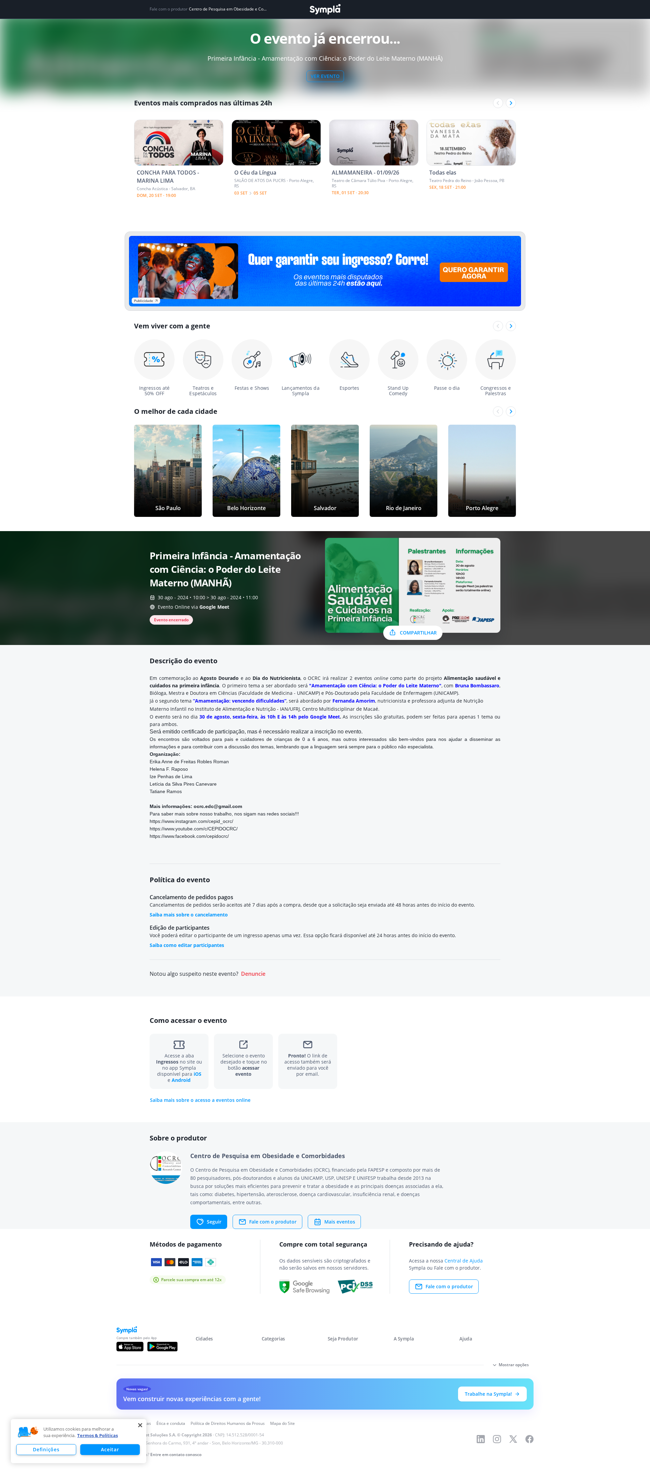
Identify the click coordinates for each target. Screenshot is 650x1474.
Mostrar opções (514, 1365)
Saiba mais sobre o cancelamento (189, 914)
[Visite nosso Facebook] (529, 1439)
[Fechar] (140, 1425)
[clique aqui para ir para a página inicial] (325, 9)
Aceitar (110, 1449)
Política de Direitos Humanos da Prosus (228, 1423)
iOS (197, 1074)
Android (181, 1080)
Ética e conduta (170, 1423)
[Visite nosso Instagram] (497, 1439)
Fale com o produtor (273, 1221)
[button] (28, 1432)
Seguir (214, 1221)
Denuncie (253, 974)
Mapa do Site (282, 1423)
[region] (78, 1441)
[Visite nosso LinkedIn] (481, 1439)
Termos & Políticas (97, 1435)
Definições (46, 1449)
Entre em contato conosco (175, 1454)
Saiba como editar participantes (187, 945)
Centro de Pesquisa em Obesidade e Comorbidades (227, 9)
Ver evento (325, 76)
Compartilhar (418, 632)
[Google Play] (162, 1346)
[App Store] (130, 1346)
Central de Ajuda (464, 1260)
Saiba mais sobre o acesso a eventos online (200, 1100)
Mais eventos (339, 1221)
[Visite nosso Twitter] (513, 1439)
